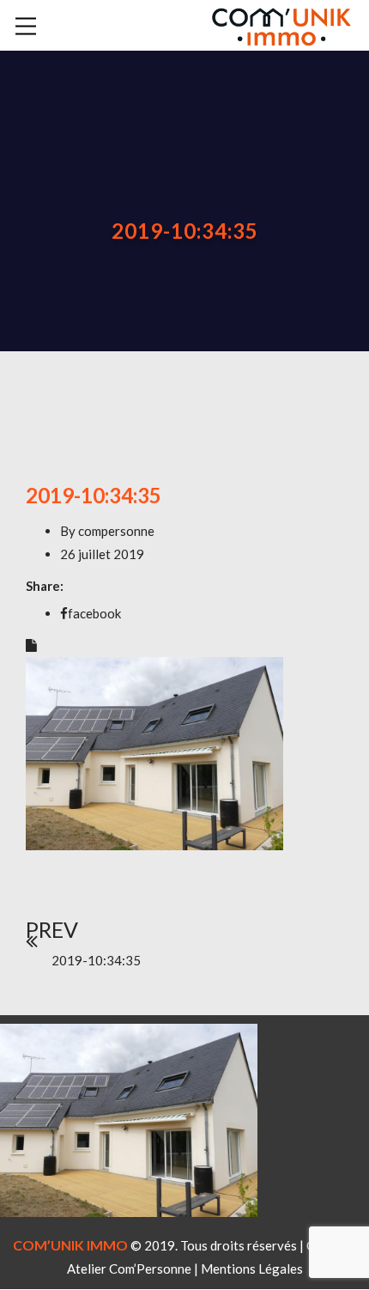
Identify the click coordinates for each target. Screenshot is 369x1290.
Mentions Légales (252, 1268)
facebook (94, 613)
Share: (45, 585)
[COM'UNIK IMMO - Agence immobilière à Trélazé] (281, 23)
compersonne (116, 531)
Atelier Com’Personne (129, 1268)
